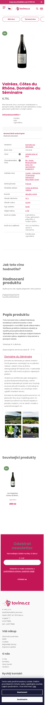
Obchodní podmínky (10, 637)
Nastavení (22, 692)
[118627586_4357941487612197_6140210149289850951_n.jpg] (13, 431)
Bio (26, 160)
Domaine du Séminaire (30, 146)
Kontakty (5, 662)
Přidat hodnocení (11, 296)
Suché (27, 202)
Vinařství (5, 667)
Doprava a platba (9, 647)
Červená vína (30, 19)
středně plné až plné (31, 155)
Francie (28, 184)
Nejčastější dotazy (9, 644)
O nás (4, 659)
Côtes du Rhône (31, 188)
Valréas (28, 190)
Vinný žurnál (7, 664)
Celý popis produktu (10, 114)
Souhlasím (22, 699)
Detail (12, 510)
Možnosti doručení (11, 136)
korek (27, 207)
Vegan (30, 160)
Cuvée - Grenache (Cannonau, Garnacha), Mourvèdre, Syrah (32, 176)
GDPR (4, 639)
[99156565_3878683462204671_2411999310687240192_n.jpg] (13, 418)
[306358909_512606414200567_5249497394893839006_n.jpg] (31, 431)
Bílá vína (11, 19)
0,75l (27, 211)
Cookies (5, 642)
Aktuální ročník (31, 194)
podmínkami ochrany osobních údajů (19, 571)
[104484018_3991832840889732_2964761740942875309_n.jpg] (31, 418)
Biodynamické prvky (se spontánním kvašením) (30, 165)
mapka (5, 618)
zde (34, 686)
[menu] (3, 6)
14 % (27, 198)
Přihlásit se (22, 579)
